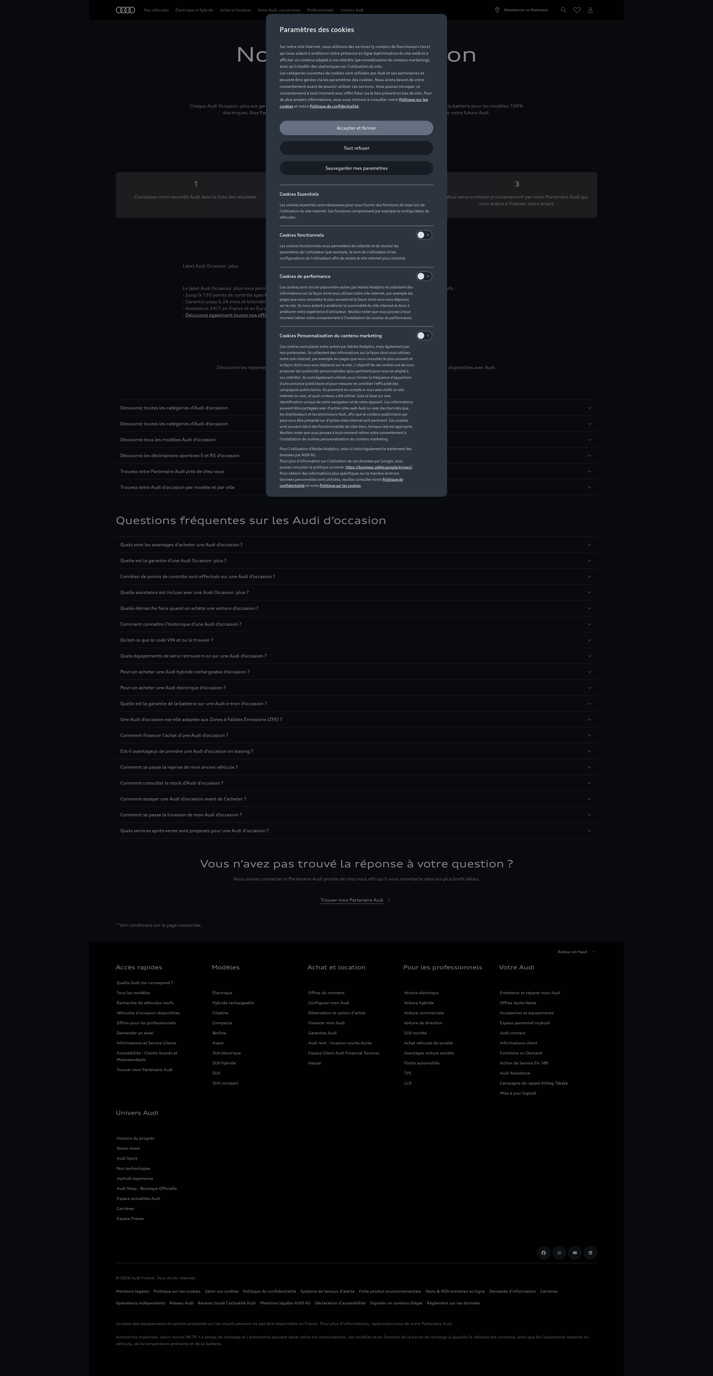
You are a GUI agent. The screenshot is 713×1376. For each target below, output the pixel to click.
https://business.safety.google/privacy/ (379, 467)
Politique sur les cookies (340, 485)
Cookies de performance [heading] (305, 276)
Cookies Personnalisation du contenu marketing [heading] (331, 335)
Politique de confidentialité (334, 106)
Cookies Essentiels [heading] (299, 194)
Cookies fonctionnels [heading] (302, 235)
